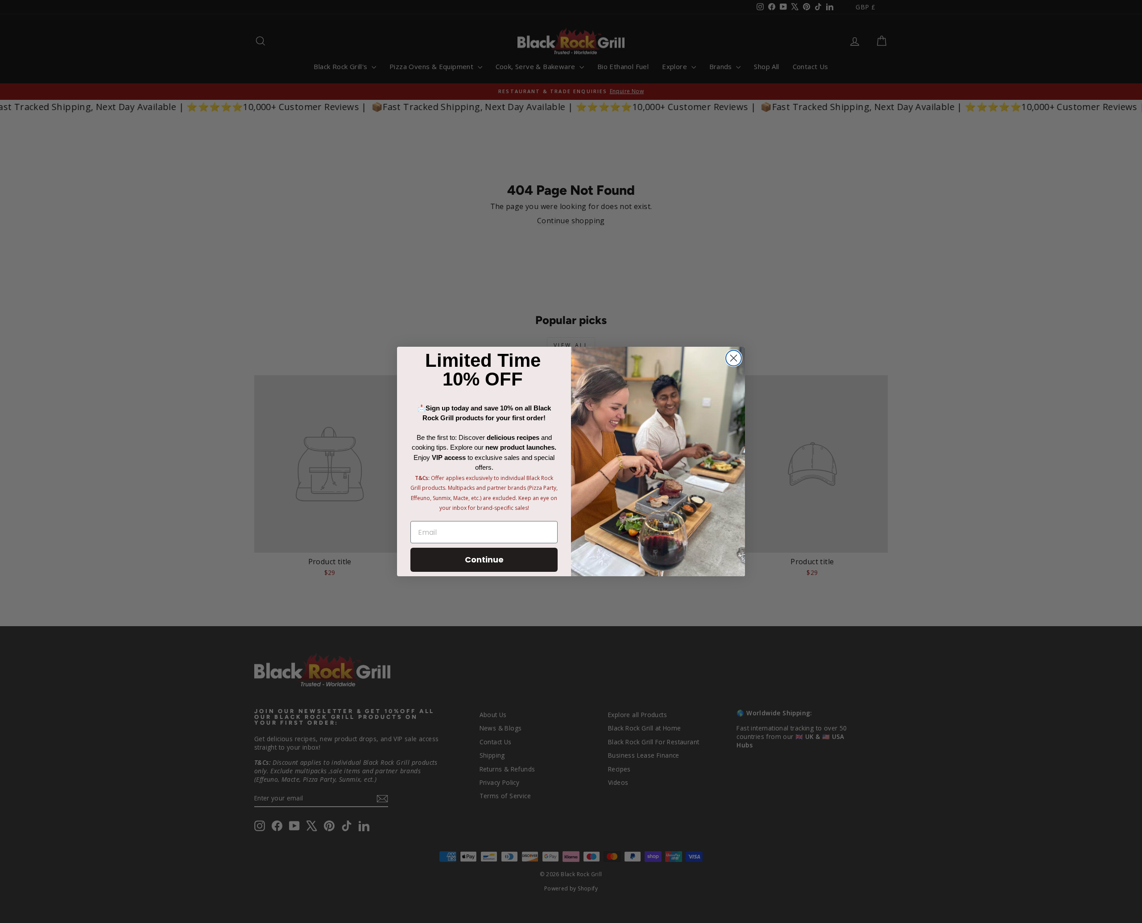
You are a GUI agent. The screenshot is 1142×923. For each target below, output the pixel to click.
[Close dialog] (733, 358)
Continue (484, 559)
